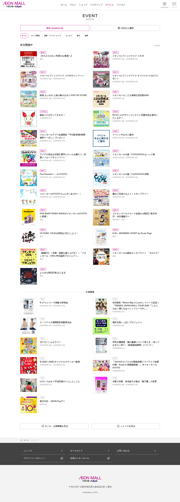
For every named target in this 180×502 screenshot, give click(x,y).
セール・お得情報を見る (56, 426)
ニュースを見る (127, 426)
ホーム (26, 440)
